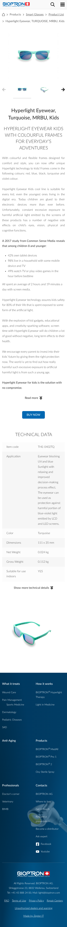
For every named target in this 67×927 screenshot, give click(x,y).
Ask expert (41, 836)
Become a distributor (47, 829)
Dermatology (9, 712)
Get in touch (42, 809)
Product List (56, 14)
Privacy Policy (36, 900)
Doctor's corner (10, 794)
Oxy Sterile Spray (45, 772)
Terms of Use (19, 900)
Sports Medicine (15, 704)
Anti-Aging (9, 740)
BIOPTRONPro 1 (46, 756)
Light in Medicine (45, 704)
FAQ (6, 900)
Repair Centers (55, 900)
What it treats (11, 683)
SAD (4, 727)
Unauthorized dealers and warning (33, 908)
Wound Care (9, 692)
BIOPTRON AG (44, 794)
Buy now (33, 414)
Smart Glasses (35, 14)
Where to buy (43, 801)
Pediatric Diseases (12, 719)
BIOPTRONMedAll (47, 749)
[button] (62, 90)
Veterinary (7, 801)
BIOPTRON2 (44, 764)
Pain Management (12, 700)
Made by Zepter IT (33, 916)
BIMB (5, 809)
